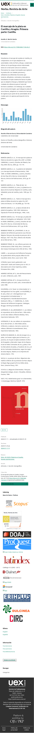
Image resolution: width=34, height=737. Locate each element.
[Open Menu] (32, 5)
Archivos (8, 13)
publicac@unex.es (17, 697)
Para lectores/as (7, 646)
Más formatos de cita (8, 484)
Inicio (2, 13)
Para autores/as (7, 649)
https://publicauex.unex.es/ (17, 699)
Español (5, 634)
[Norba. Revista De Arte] (17, 503)
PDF (5, 430)
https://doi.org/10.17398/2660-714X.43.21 (17, 47)
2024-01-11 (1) (5, 448)
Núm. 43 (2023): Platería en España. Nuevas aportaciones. (13, 16)
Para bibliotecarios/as (9, 651)
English (5, 632)
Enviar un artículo (9, 660)
